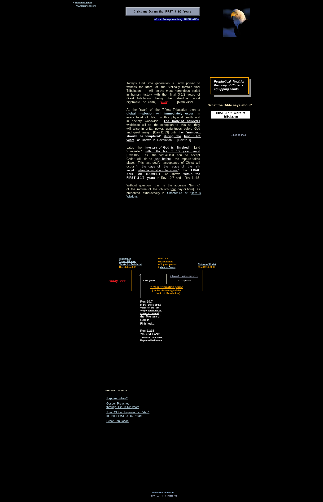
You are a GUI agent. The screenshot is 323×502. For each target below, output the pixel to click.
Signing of (125, 258)
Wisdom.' (132, 196)
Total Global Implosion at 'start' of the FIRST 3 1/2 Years (127, 414)
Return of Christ (207, 264)
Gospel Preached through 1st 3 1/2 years (122, 405)
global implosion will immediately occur (160, 113)
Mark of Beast (167, 267)
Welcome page (83, 2)
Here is (196, 193)
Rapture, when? (117, 398)
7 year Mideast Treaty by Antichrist (130, 262)
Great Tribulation (117, 421)
